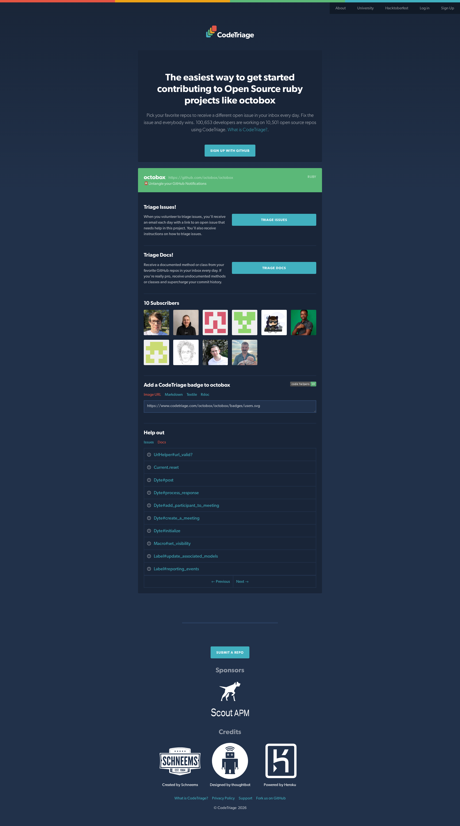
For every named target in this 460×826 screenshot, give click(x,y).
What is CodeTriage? (247, 129)
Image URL (152, 394)
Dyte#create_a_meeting (177, 517)
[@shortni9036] (215, 334)
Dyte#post (163, 479)
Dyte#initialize (167, 530)
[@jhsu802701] (156, 364)
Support (245, 798)
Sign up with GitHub (230, 151)
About (340, 8)
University (365, 8)
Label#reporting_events (176, 568)
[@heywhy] (303, 334)
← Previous (220, 581)
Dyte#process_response (176, 492)
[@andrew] (156, 334)
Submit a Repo (230, 652)
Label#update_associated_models (186, 556)
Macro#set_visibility (172, 543)
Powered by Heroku (280, 784)
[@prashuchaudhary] (274, 334)
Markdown (174, 394)
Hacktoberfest (396, 8)
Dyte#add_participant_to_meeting (186, 505)
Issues (149, 442)
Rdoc (205, 394)
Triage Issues (274, 220)
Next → (242, 581)
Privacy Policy (223, 798)
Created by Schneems (180, 784)
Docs (162, 442)
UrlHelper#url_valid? (173, 454)
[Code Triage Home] (230, 32)
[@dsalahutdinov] (186, 334)
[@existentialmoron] (244, 334)
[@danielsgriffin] (244, 364)
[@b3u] (215, 364)
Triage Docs (274, 268)
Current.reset (166, 467)
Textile (192, 394)
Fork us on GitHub (271, 798)
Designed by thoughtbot (230, 784)
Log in (425, 8)
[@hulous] (186, 364)
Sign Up (447, 8)
